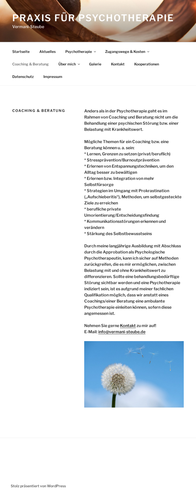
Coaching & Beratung (30, 64)
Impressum (52, 76)
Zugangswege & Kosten (125, 51)
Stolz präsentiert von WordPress (38, 486)
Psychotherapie (78, 51)
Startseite (21, 51)
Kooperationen (146, 64)
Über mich (67, 64)
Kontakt (118, 64)
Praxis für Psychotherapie (93, 18)
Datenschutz (23, 76)
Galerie (95, 64)
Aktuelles (47, 51)
